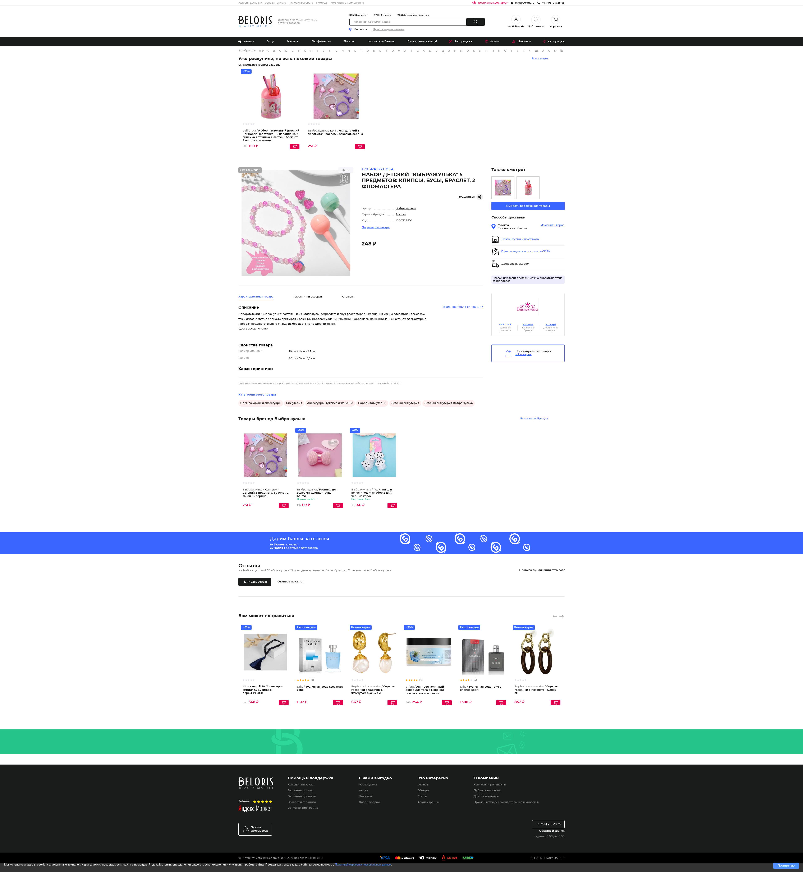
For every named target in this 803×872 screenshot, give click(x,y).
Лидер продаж (369, 802)
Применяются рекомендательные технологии (506, 802)
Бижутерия (294, 403)
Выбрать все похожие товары (528, 206)
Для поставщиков (486, 796)
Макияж (293, 41)
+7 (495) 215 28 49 (548, 824)
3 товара (528, 324)
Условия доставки (250, 2)
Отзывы (423, 784)
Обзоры (423, 790)
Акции (495, 41)
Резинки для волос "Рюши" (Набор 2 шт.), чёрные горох (371, 493)
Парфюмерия (321, 41)
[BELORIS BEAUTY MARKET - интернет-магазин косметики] (255, 21)
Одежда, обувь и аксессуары (260, 403)
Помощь (321, 2)
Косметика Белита (381, 41)
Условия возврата (301, 2)
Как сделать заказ (300, 784)
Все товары (540, 58)
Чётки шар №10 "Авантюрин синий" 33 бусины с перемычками (263, 690)
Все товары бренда (534, 418)
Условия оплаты (275, 2)
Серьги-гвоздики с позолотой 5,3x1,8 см (536, 690)
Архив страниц (428, 802)
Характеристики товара (256, 296)
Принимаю (786, 865)
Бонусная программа (303, 808)
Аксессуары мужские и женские (330, 403)
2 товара (551, 324)
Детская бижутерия (405, 403)
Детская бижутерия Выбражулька (448, 403)
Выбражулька (406, 208)
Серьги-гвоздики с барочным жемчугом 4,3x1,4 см (373, 690)
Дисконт (350, 41)
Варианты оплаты (300, 790)
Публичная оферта (487, 790)
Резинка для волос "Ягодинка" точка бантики (317, 493)
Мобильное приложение (347, 2)
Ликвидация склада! (422, 41)
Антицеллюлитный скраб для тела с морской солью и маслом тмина (425, 690)
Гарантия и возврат (307, 296)
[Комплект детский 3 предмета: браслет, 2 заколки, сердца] (502, 187)
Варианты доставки (302, 796)
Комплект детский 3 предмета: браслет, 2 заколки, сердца (266, 493)
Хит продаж (556, 41)
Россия (401, 214)
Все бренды (247, 50)
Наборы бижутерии (372, 403)
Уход (270, 41)
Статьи (422, 796)
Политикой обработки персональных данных (363, 864)
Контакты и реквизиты (490, 784)
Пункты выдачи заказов (388, 29)
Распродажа (463, 41)
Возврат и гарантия (302, 802)
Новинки (524, 41)
